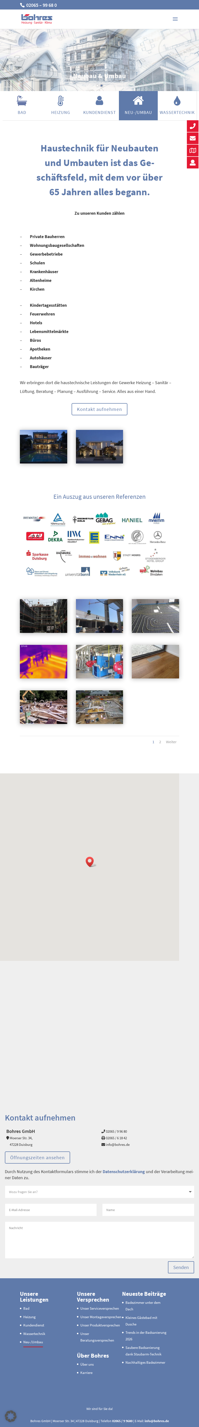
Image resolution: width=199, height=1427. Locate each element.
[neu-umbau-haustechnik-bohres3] (155, 631)
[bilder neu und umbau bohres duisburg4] (43, 462)
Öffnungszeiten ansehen (37, 1157)
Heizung (60, 112)
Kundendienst (99, 112)
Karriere (86, 1372)
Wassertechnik (177, 112)
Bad (22, 112)
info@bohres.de (157, 1421)
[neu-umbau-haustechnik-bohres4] (43, 677)
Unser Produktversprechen (100, 1325)
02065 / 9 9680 (122, 1421)
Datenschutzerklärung (124, 1171)
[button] (91, 862)
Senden (181, 1267)
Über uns (87, 1364)
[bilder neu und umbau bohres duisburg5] (99, 462)
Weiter (171, 741)
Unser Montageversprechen (100, 1317)
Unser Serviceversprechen (99, 1308)
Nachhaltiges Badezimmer (145, 1362)
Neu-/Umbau (138, 112)
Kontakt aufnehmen (99, 409)
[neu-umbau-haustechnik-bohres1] (43, 631)
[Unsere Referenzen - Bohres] (99, 578)
